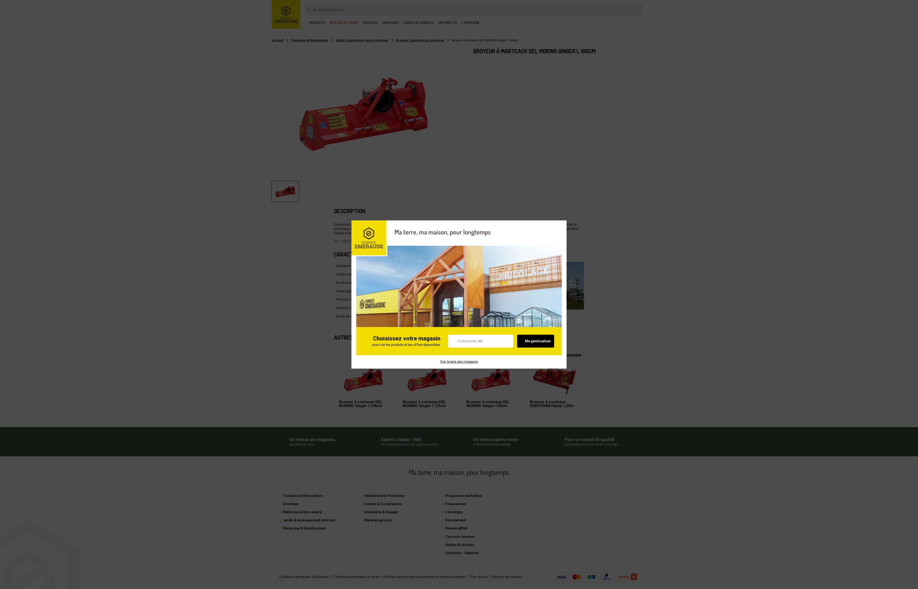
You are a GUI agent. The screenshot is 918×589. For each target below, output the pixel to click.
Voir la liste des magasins (459, 362)
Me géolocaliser (538, 341)
